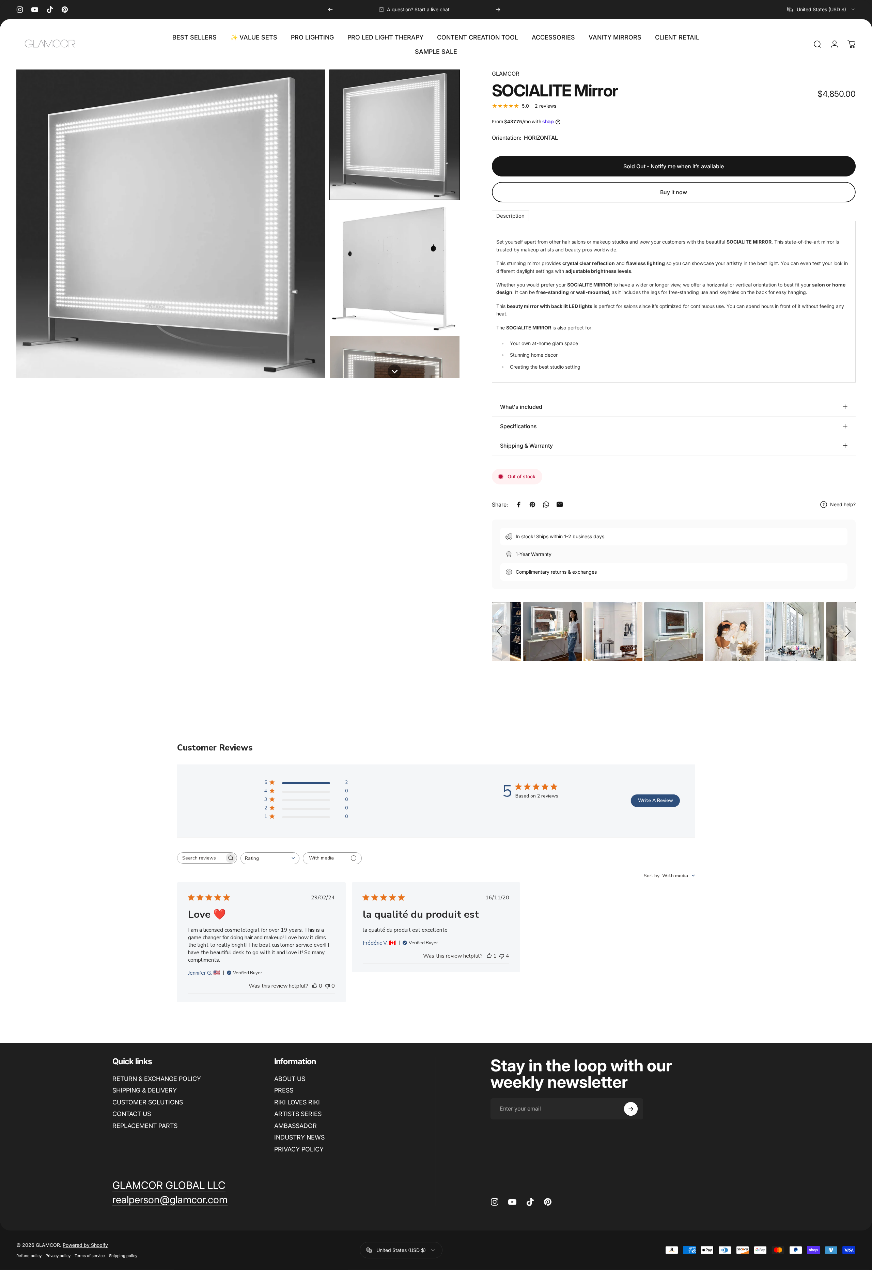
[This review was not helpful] (501, 956)
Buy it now (673, 192)
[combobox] (821, 9)
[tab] (510, 216)
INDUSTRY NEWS (299, 1137)
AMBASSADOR (295, 1125)
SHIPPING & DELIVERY (144, 1090)
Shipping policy (123, 1255)
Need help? (843, 504)
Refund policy (29, 1255)
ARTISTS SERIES (298, 1113)
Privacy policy (58, 1255)
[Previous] (330, 9)
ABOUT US (289, 1078)
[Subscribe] (631, 1109)
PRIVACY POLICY (299, 1149)
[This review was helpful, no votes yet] (314, 986)
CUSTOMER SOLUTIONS (147, 1102)
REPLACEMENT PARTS (144, 1125)
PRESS (283, 1090)
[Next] (497, 9)
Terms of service (90, 1255)
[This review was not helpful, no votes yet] (327, 986)
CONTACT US (131, 1113)
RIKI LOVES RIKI (297, 1102)
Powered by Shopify (85, 1245)
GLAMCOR (505, 73)
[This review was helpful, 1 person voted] (489, 956)
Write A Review (655, 800)
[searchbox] (200, 858)
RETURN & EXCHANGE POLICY (156, 1078)
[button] (394, 134)
